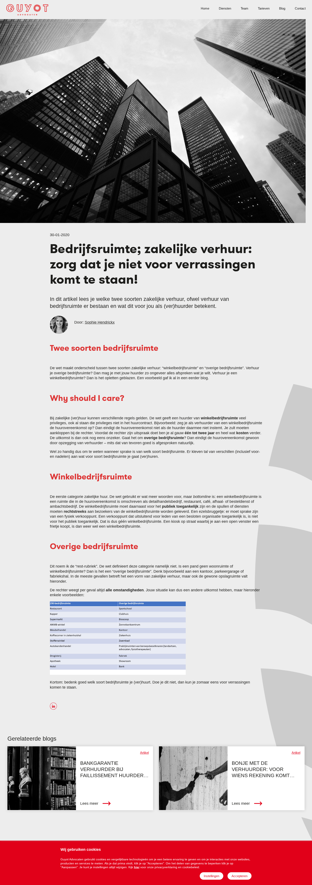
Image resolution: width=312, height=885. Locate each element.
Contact (300, 8)
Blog (282, 8)
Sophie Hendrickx (100, 322)
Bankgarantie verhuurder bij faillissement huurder (112, 769)
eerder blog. (198, 378)
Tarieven (264, 8)
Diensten (225, 8)
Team (244, 8)
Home (205, 8)
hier (136, 867)
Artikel (144, 752)
